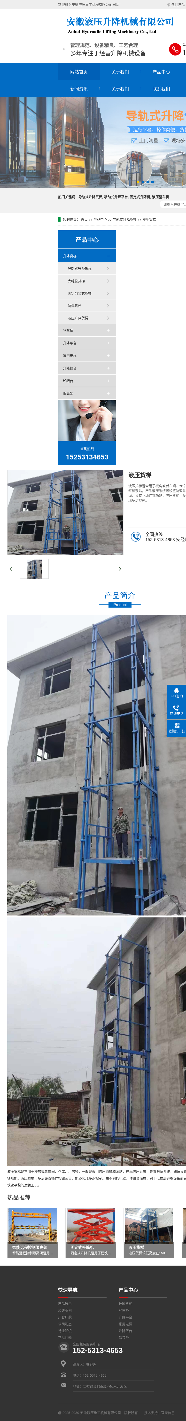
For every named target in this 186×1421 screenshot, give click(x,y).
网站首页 (79, 71)
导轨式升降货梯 (125, 219)
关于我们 (120, 71)
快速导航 (68, 1289)
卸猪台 (68, 380)
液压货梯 (149, 219)
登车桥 (68, 330)
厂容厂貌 (65, 1317)
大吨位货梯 (76, 280)
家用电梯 (70, 355)
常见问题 (65, 1337)
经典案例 (65, 1310)
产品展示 (65, 1303)
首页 (84, 219)
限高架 (68, 393)
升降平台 (70, 342)
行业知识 (65, 1330)
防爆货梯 (74, 305)
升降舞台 (70, 368)
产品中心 (161, 71)
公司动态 (65, 1323)
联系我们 (161, 88)
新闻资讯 (79, 88)
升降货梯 (70, 255)
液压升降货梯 (78, 317)
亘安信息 (168, 1412)
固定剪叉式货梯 (80, 293)
